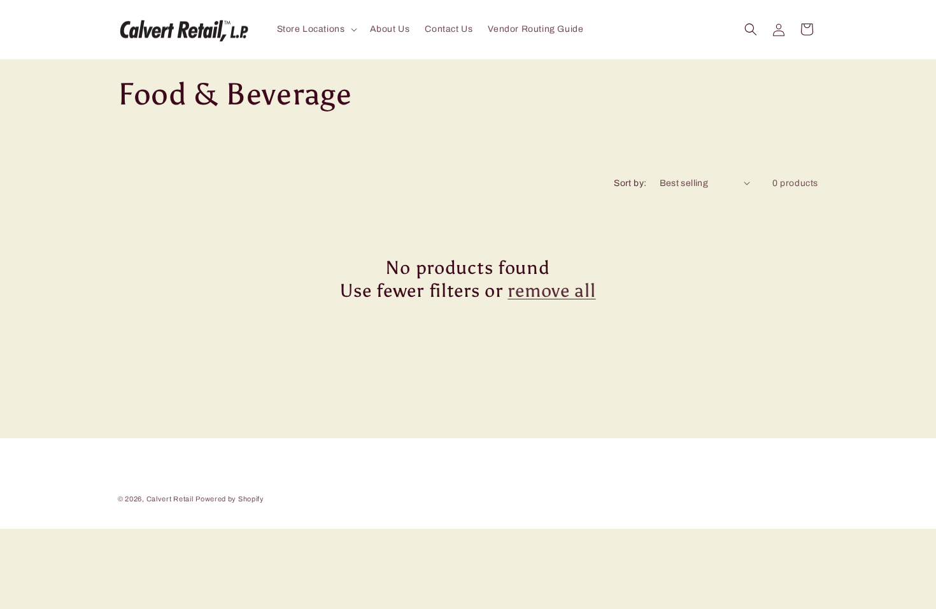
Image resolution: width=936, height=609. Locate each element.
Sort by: (630, 183)
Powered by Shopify (229, 499)
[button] (315, 29)
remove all (551, 290)
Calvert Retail (170, 499)
